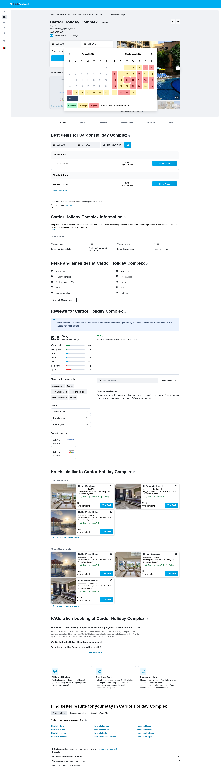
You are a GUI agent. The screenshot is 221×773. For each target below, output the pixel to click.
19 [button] (88, 86)
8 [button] (106, 73)
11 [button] (82, 79)
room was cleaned (59, 391)
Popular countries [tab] (78, 713)
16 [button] (69, 86)
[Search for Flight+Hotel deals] (4, 28)
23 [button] (69, 92)
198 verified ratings (69, 35)
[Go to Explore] (4, 33)
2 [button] (69, 73)
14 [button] (100, 79)
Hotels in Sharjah (144, 736)
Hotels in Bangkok (59, 736)
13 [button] (94, 79)
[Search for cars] (4, 22)
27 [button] (94, 92)
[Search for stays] (4, 17)
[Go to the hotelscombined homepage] (19, 4)
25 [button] (82, 92)
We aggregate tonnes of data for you (68, 760)
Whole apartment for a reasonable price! (117, 339)
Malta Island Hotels (79, 14)
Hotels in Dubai (58, 729)
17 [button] (75, 86)
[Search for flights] (4, 11)
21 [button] (100, 86)
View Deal (106, 505)
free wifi (70, 386)
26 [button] (88, 92)
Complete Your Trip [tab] (99, 713)
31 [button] (75, 98)
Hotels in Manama (144, 729)
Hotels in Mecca (144, 726)
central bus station (59, 397)
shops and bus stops (78, 391)
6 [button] (94, 73)
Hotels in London (59, 733)
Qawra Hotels (98, 14)
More (53, 229)
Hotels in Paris (100, 733)
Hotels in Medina (101, 729)
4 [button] (81, 73)
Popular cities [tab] (59, 713)
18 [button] (82, 86)
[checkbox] (63, 441)
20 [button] (94, 86)
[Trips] (4, 40)
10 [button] (75, 79)
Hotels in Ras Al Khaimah (105, 736)
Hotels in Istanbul (101, 726)
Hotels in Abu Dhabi (145, 733)
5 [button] (88, 73)
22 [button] (106, 86)
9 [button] (69, 79)
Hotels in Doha (57, 726)
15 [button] (106, 79)
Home (52, 14)
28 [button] (100, 92)
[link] (66, 537)
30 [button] (69, 98)
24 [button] (75, 92)
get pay (73, 397)
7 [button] (100, 73)
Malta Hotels (61, 14)
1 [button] (106, 67)
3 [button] (75, 73)
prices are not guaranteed (108, 749)
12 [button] (88, 79)
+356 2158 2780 (57, 31)
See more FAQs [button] (95, 652)
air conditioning (58, 386)
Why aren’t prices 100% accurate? (67, 765)
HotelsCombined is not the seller (67, 756)
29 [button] (106, 92)
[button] (4, 4)
